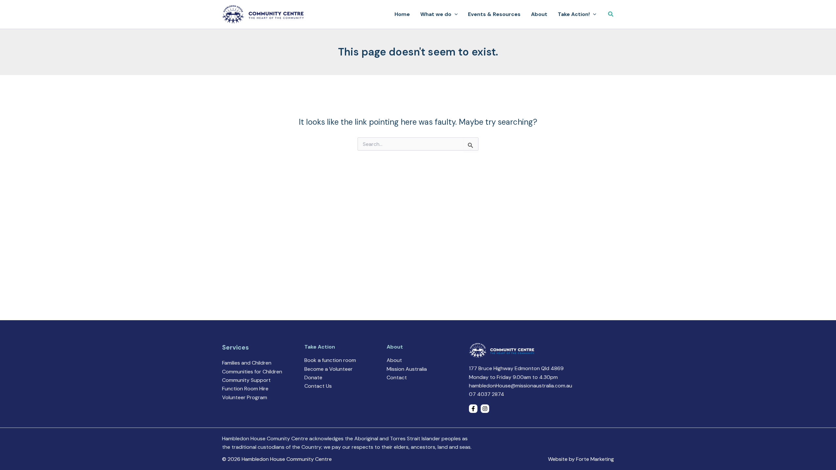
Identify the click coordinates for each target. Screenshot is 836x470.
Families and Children (246, 362)
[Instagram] (485, 408)
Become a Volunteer (328, 369)
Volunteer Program (244, 397)
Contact (397, 377)
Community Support (246, 380)
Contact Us (318, 386)
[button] (454, 14)
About (394, 360)
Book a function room (330, 360)
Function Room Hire (245, 388)
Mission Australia (407, 369)
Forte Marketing (595, 459)
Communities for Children (252, 371)
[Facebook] (473, 408)
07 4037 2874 (486, 394)
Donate (313, 377)
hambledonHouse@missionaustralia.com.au (520, 385)
